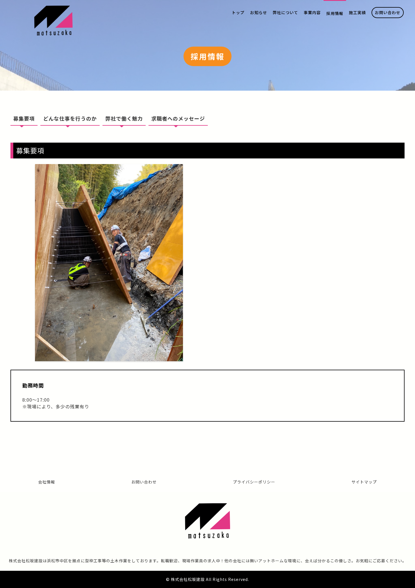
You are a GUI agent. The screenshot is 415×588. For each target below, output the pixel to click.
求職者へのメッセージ (178, 118)
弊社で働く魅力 (124, 118)
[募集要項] (109, 357)
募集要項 (24, 118)
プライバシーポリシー (254, 482)
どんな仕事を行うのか (70, 118)
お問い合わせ (144, 482)
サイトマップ (364, 482)
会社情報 (46, 482)
